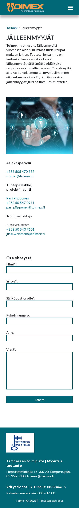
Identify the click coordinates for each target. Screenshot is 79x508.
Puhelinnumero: (18, 315)
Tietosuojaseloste (51, 500)
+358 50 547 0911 (20, 203)
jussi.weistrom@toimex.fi (25, 234)
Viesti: (11, 349)
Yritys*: (12, 281)
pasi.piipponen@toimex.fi (25, 207)
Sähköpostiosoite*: (20, 298)
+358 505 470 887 (20, 171)
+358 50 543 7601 (20, 229)
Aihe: (10, 332)
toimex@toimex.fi (19, 176)
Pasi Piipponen (17, 198)
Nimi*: (11, 264)
